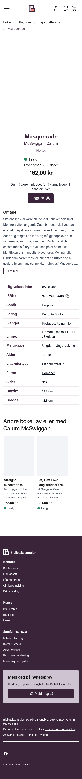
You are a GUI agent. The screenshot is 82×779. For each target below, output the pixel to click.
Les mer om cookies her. (60, 729)
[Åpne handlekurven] (74, 8)
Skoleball (50, 336)
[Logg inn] (56, 8)
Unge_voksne (65, 345)
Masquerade (16, 28)
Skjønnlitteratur (49, 22)
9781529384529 (45, 493)
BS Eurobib (10, 609)
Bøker (7, 22)
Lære (6, 620)
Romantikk (64, 323)
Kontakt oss (10, 568)
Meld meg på (44, 693)
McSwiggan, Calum (41, 143)
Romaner (48, 373)
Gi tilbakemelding (13, 585)
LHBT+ (70, 332)
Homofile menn (53, 332)
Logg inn (38, 198)
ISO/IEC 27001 (12, 644)
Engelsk (47, 305)
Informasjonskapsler (15, 661)
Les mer (13, 271)
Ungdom (25, 22)
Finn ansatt (10, 574)
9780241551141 (11, 493)
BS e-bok (8, 614)
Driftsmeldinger (12, 591)
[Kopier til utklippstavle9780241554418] (67, 296)
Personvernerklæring (16, 655)
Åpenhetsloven (12, 649)
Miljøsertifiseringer (14, 638)
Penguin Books (52, 314)
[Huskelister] (66, 8)
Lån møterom (11, 580)
